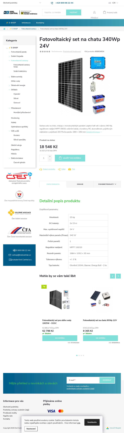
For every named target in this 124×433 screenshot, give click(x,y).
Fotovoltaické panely (19, 52)
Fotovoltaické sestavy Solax (22, 66)
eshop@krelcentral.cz (21, 255)
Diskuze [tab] (80, 184)
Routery (17, 135)
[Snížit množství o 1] (50, 159)
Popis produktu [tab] (53, 184)
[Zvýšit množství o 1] (50, 156)
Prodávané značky (10, 413)
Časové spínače (19, 162)
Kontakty (6, 419)
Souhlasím (92, 422)
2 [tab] (79, 355)
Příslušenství (16, 108)
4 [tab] (83, 355)
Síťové (16, 98)
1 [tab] (77, 355)
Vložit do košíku (72, 158)
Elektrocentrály (16, 77)
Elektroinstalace (17, 158)
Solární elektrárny (20, 71)
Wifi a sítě (15, 131)
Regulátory (15, 149)
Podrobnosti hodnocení (72, 52)
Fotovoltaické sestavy (19, 60)
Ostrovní (17, 103)
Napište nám (8, 416)
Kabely (13, 122)
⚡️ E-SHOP (13, 48)
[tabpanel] (59, 313)
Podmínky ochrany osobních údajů (16, 410)
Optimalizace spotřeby (19, 127)
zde (78, 423)
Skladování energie (18, 85)
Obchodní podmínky (10, 3)
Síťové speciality (20, 140)
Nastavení (31, 428)
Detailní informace (93, 132)
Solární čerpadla (17, 56)
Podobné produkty (106, 184)
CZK (113, 3)
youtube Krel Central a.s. (21, 259)
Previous (112, 276)
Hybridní (17, 94)
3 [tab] (81, 355)
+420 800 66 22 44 (21, 250)
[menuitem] (11, 23)
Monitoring (15, 118)
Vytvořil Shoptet (115, 428)
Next (118, 276)
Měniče (13, 154)
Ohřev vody (15, 81)
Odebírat (107, 380)
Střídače (14, 90)
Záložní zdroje (16, 145)
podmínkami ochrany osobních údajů (80, 388)
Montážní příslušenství (22, 112)
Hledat (73, 12)
